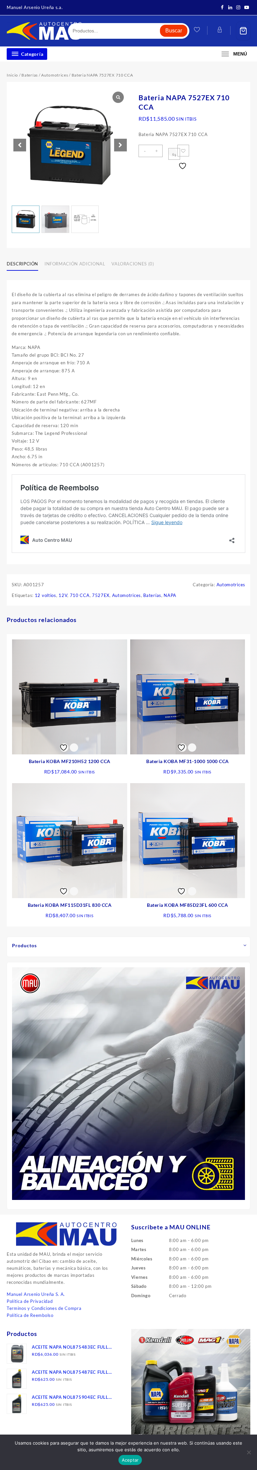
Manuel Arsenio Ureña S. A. (36, 1294)
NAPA (170, 595)
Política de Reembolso (30, 1315)
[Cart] (243, 31)
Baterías (29, 75)
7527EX (100, 595)
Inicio (12, 75)
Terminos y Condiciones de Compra (44, 1308)
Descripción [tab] (22, 263)
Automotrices (54, 75)
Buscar (173, 30)
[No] (248, 1452)
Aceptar (130, 1460)
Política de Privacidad (30, 1301)
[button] (120, 145)
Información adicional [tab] (75, 263)
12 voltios (45, 595)
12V (63, 595)
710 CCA (80, 595)
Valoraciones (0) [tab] (132, 263)
